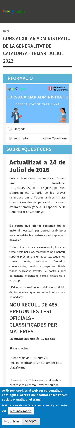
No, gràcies (11, 421)
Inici (6, 31)
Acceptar (31, 421)
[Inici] (14, 11)
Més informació (20, 411)
